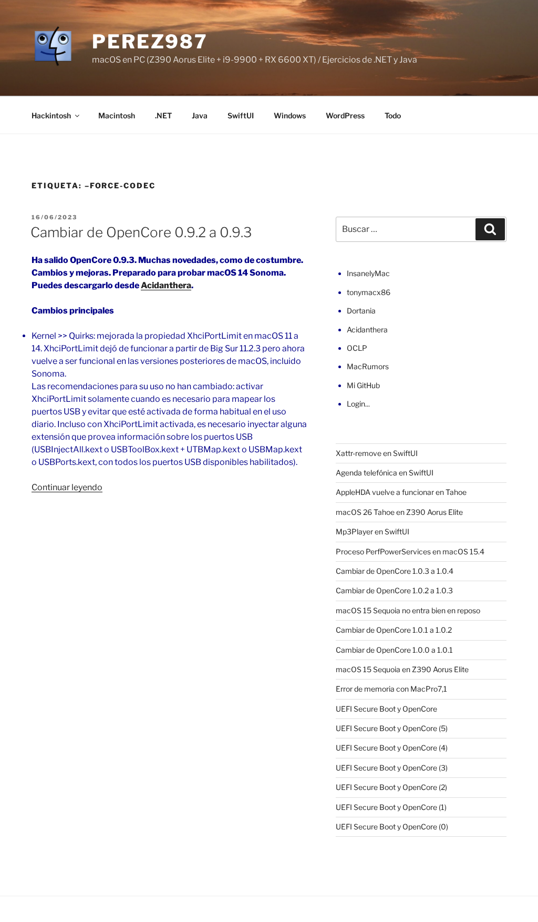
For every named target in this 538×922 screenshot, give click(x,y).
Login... (358, 403)
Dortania (361, 310)
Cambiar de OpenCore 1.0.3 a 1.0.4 (394, 570)
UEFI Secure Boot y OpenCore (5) (392, 728)
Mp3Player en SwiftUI (372, 531)
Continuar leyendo (67, 487)
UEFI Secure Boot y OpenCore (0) (392, 826)
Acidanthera (166, 285)
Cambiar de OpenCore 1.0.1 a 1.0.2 (394, 629)
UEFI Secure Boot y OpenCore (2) (391, 787)
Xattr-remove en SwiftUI (377, 453)
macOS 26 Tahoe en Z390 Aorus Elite (399, 512)
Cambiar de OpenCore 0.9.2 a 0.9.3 (141, 232)
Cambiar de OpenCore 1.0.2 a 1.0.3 (394, 590)
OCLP (357, 347)
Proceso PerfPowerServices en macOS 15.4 (410, 551)
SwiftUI (240, 115)
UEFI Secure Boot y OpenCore (386, 708)
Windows (290, 115)
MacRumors (368, 366)
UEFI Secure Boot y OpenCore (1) (391, 807)
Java (200, 115)
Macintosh (116, 115)
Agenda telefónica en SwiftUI (384, 472)
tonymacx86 (368, 292)
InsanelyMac (368, 273)
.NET (163, 115)
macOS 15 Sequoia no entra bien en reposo (408, 610)
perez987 (150, 41)
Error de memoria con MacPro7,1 (391, 688)
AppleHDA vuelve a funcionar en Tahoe (401, 492)
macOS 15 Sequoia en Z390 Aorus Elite (402, 669)
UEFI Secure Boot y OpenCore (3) (392, 767)
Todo (393, 115)
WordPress (345, 115)
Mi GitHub (363, 385)
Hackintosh (51, 115)
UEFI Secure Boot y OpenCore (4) (392, 747)
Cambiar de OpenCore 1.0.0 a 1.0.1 (394, 649)
